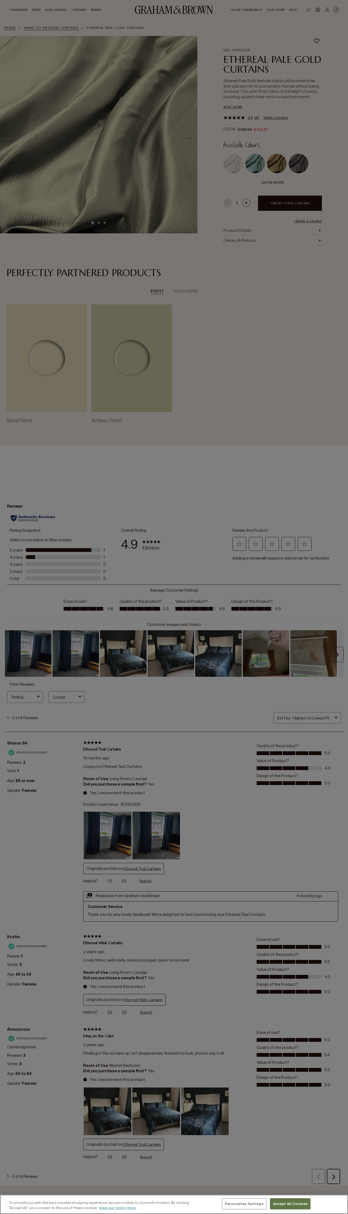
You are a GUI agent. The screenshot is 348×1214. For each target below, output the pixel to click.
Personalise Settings (244, 1203)
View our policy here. (117, 1208)
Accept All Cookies (290, 1203)
